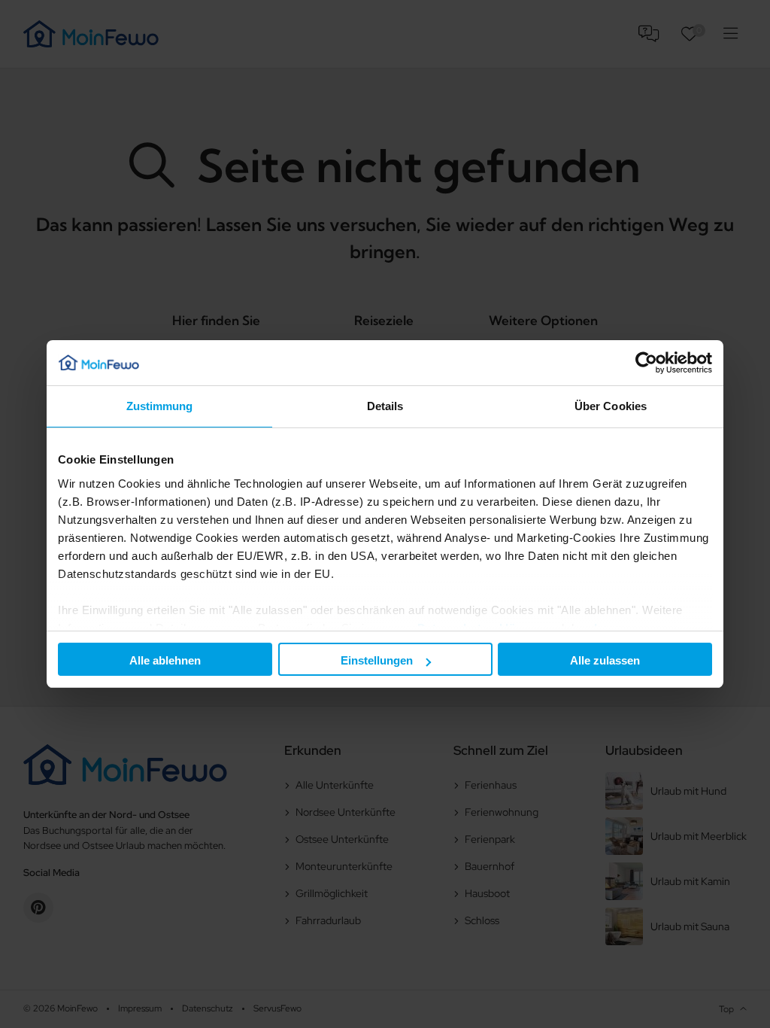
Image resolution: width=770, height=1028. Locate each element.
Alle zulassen (605, 660)
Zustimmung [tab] (159, 406)
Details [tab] (385, 406)
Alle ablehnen (165, 660)
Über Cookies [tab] (610, 406)
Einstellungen (377, 660)
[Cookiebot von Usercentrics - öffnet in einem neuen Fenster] (646, 362)
